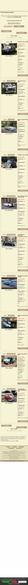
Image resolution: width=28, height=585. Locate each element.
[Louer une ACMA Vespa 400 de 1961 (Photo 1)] (9, 366)
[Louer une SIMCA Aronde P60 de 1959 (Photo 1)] (9, 132)
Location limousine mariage (13, 456)
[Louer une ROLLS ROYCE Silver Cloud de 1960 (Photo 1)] (9, 209)
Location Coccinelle (16, 454)
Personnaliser (22, 581)
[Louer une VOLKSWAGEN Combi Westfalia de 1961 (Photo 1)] (9, 401)
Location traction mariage (13, 453)
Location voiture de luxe (20, 452)
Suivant (22, 33)
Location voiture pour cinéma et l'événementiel (10, 457)
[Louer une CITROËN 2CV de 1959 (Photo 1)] (9, 54)
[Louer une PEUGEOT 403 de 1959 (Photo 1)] (9, 93)
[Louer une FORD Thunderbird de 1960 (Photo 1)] (9, 328)
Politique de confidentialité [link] (14, 583)
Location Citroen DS (22, 457)
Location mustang (22, 453)
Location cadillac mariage (20, 455)
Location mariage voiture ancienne (9, 452)
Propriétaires (14, 446)
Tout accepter (6, 581)
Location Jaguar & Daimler (14, 458)
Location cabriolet (5, 453)
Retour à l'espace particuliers (7, 12)
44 (19, 37)
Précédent (7, 31)
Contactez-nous (19, 448)
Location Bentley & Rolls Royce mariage (8, 455)
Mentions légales (11, 448)
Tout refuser (14, 581)
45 (21, 37)
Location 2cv (10, 454)
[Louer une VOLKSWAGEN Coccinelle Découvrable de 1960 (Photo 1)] (9, 247)
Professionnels (21, 446)
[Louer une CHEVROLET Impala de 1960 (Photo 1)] (9, 288)
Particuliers (8, 446)
